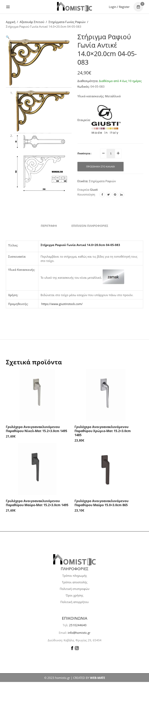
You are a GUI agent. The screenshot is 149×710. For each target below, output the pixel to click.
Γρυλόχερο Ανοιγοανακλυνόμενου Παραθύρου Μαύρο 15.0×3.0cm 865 (101, 503)
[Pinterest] (115, 194)
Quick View (65, 376)
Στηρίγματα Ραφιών (102, 181)
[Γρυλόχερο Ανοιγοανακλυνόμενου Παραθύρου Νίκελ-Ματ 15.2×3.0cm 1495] (37, 395)
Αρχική (10, 22)
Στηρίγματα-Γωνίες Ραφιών (67, 22)
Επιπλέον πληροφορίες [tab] (89, 226)
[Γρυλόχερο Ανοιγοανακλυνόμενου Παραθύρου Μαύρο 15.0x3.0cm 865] (105, 469)
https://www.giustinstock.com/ (62, 304)
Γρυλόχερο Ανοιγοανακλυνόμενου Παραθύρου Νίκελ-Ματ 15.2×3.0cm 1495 (36, 429)
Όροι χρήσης (74, 595)
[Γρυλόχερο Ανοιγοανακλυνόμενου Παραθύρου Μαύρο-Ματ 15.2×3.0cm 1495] (37, 469)
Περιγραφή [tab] (49, 226)
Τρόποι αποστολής (74, 582)
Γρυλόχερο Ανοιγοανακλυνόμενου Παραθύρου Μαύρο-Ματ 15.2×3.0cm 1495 (37, 503)
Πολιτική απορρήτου (74, 602)
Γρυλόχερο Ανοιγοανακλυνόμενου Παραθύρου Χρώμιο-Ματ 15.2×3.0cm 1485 (102, 431)
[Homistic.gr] (74, 6)
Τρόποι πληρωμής (74, 576)
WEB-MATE (97, 678)
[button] (8, 37)
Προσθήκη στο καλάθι (100, 166)
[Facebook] (102, 194)
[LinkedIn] (121, 194)
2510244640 (78, 625)
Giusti (94, 189)
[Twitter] (108, 194)
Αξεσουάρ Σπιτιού (32, 22)
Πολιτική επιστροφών (74, 589)
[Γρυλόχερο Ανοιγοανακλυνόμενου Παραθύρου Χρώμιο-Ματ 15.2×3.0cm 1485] (105, 395)
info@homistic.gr (78, 633)
